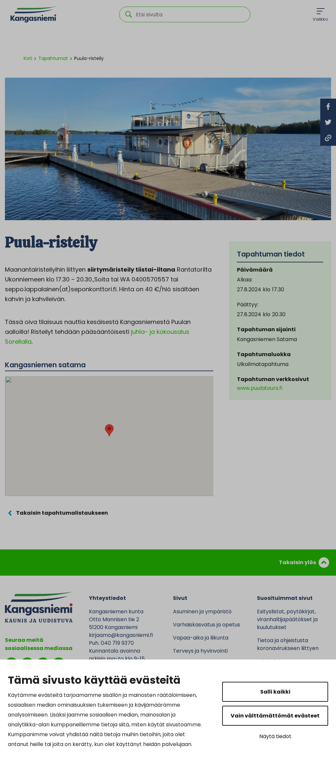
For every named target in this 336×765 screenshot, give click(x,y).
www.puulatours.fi (259, 388)
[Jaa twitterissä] (328, 122)
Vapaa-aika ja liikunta (200, 637)
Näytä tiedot (275, 736)
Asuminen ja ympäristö (202, 611)
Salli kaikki (275, 692)
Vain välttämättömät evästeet (275, 715)
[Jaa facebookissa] (328, 106)
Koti (28, 58)
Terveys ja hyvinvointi (200, 651)
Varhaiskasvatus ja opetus (206, 624)
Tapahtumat (53, 58)
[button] (109, 430)
